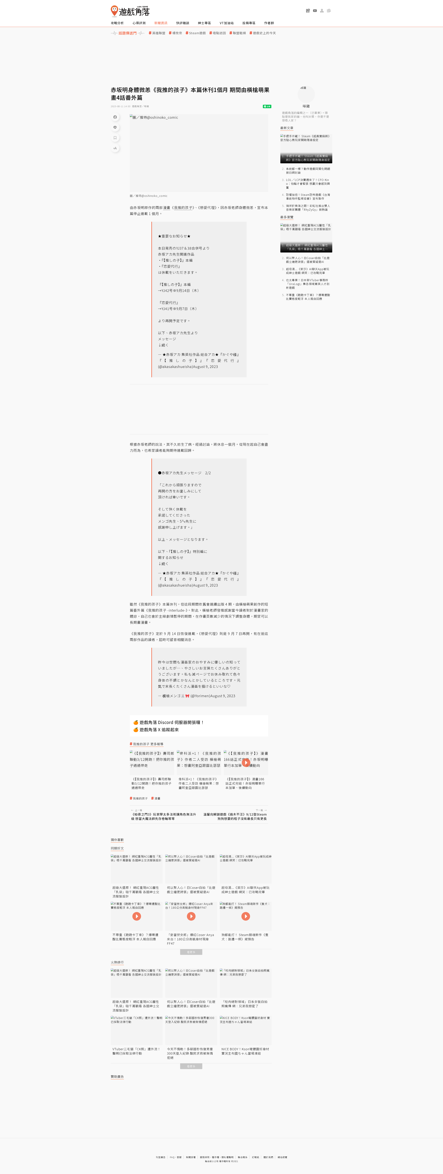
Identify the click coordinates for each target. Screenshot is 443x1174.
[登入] (322, 11)
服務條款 (205, 1157)
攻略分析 (117, 23)
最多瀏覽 (286, 217)
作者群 (269, 23)
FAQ (172, 1157)
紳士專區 (204, 23)
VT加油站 (227, 23)
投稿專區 (249, 23)
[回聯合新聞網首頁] (114, 11)
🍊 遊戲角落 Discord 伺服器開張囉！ (169, 722)
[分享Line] (115, 127)
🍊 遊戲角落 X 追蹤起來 (156, 729)
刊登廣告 (161, 1157)
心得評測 (139, 23)
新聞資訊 (161, 23)
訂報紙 (255, 1157)
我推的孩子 (140, 798)
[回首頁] (130, 11)
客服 (179, 1157)
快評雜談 (182, 23)
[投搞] (308, 10)
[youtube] (315, 10)
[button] (329, 10)
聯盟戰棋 (239, 33)
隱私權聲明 (228, 1157)
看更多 (191, 952)
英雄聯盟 (158, 33)
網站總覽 (282, 1157)
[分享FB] (115, 117)
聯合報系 (243, 1157)
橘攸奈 (177, 33)
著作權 (215, 1157)
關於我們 (268, 1157)
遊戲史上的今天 (264, 33)
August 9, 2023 (205, 366)
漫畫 (157, 798)
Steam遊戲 (197, 33)
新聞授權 (191, 1157)
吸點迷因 (219, 33)
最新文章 (286, 128)
